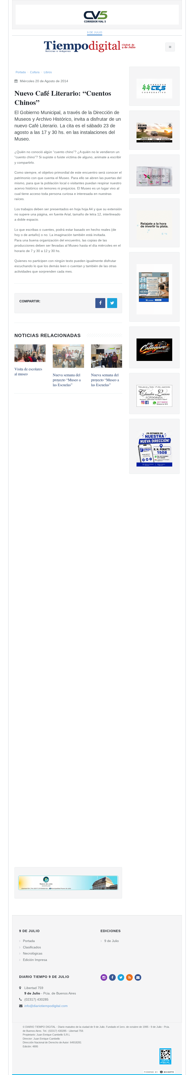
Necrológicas (32, 953)
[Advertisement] (68, 635)
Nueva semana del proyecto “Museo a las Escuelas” (67, 379)
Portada (21, 72)
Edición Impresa (35, 960)
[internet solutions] (159, 1072)
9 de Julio (94, 32)
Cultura (35, 72)
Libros (48, 72)
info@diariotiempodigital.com (46, 1006)
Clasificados (32, 947)
